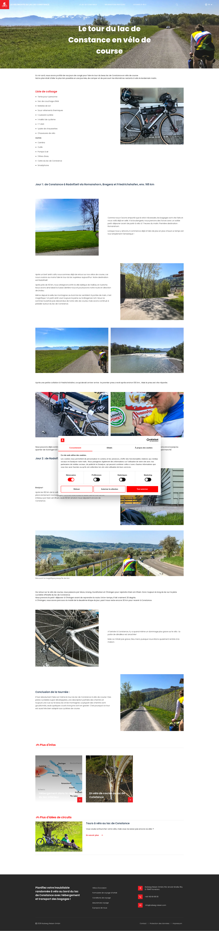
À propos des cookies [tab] (144, 448)
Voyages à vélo (139, 4)
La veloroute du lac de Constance (29, 4)
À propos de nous (99, 908)
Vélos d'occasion (99, 888)
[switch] (96, 479)
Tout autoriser (142, 489)
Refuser (77, 489)
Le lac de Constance (88, 4)
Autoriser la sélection (109, 489)
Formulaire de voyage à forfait (104, 893)
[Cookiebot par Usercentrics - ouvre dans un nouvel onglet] (148, 440)
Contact (143, 923)
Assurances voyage (100, 903)
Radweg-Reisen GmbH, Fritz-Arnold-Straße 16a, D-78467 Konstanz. (163, 888)
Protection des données (159, 923)
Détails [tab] (109, 448)
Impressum (177, 923)
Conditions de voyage (101, 898)
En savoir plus (92, 835)
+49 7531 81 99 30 (151, 897)
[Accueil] (4, 4)
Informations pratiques (115, 4)
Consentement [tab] (75, 448)
